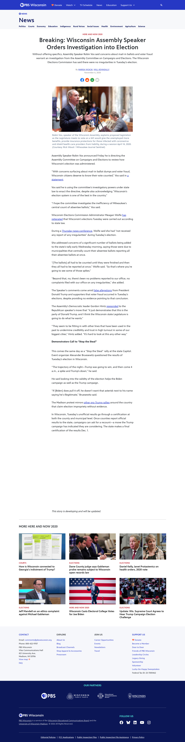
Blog (59, 643)
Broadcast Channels (66, 647)
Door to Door (138, 647)
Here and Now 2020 (92, 34)
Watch (69, 5)
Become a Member (140, 643)
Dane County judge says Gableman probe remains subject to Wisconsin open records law (89, 569)
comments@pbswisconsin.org (38, 640)
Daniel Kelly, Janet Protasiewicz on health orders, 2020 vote (139, 568)
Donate (58, 5)
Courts (31, 26)
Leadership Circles (140, 654)
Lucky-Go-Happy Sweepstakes (145, 669)
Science (141, 26)
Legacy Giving (138, 658)
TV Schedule (86, 5)
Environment (116, 26)
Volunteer (136, 665)
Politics (22, 26)
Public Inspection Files (87, 737)
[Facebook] (82, 80)
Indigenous (65, 26)
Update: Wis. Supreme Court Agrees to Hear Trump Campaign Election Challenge (142, 614)
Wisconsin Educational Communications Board (68, 720)
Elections (74, 563)
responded (112, 306)
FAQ (21, 663)
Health (104, 26)
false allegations (103, 290)
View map (23, 659)
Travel (97, 651)
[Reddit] (87, 80)
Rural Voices (79, 26)
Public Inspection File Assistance (114, 737)
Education (111, 5)
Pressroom (61, 654)
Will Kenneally (101, 69)
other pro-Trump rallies (97, 402)
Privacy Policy (138, 737)
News (99, 5)
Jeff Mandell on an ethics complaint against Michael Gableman (39, 613)
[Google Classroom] (92, 80)
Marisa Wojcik (85, 69)
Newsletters (99, 647)
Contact (24, 634)
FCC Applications (66, 737)
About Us (61, 640)
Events (97, 643)
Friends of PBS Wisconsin (143, 651)
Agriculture (130, 26)
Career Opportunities (104, 640)
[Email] (97, 80)
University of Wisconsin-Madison (33, 724)
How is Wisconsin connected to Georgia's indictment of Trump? (37, 568)
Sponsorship (137, 662)
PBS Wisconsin (25, 720)
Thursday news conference (77, 230)
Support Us (126, 5)
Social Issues (93, 26)
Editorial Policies (48, 737)
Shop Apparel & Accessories (69, 651)
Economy (41, 26)
